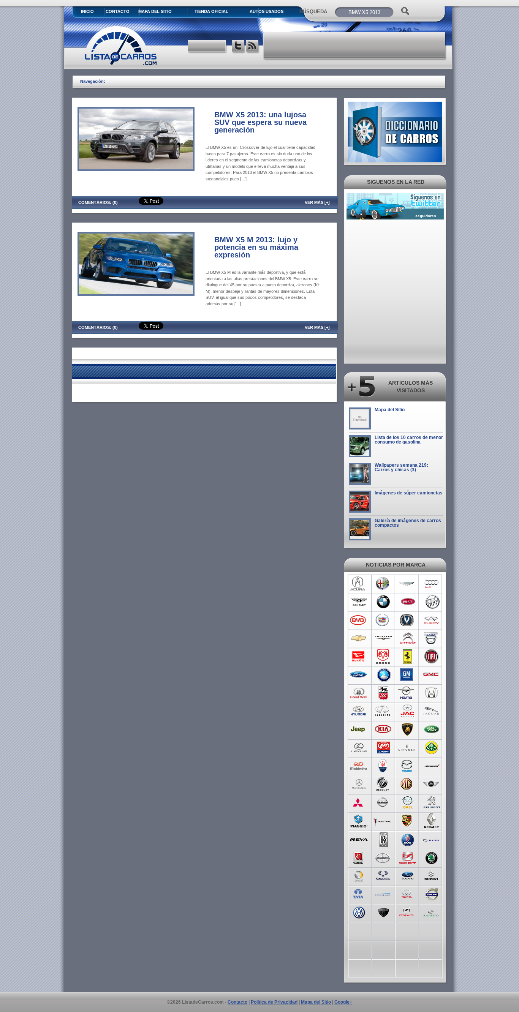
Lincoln (407, 748)
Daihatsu (359, 656)
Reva (359, 839)
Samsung (432, 839)
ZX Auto (432, 912)
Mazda (407, 766)
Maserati (383, 766)
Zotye (407, 912)
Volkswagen (359, 912)
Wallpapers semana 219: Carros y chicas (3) (401, 467)
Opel (407, 802)
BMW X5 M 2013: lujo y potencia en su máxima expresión (256, 247)
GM (407, 675)
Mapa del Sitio (390, 409)
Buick (432, 602)
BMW (383, 602)
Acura (359, 584)
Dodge (383, 656)
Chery (432, 620)
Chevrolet (359, 638)
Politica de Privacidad (274, 1002)
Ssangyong (383, 875)
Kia (383, 729)
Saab (407, 839)
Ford (359, 675)
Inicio (87, 11)
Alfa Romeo (383, 584)
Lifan (383, 748)
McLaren (432, 766)
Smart (359, 875)
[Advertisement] (355, 45)
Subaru (407, 875)
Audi (432, 584)
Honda (432, 693)
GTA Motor (383, 693)
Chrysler (383, 638)
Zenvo (383, 912)
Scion (383, 857)
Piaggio (359, 820)
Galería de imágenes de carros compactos (408, 523)
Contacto (118, 11)
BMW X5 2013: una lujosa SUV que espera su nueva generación (260, 122)
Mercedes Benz (359, 784)
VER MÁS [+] (317, 202)
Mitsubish (359, 802)
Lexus (359, 748)
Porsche (407, 820)
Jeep (359, 729)
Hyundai (359, 711)
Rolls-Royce (383, 839)
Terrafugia (383, 893)
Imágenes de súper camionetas (409, 493)
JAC (407, 711)
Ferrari (407, 656)
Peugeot (432, 802)
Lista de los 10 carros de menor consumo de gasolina (409, 440)
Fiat (432, 656)
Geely (383, 675)
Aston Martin (407, 584)
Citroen (407, 638)
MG (407, 784)
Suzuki (432, 875)
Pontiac (383, 820)
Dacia (432, 638)
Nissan (383, 802)
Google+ (343, 1002)
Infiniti (383, 711)
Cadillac (383, 620)
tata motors (359, 893)
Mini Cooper (432, 784)
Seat (407, 857)
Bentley (359, 602)
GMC (432, 675)
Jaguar (432, 711)
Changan (407, 620)
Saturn (359, 857)
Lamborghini (407, 729)
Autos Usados (266, 11)
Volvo (432, 893)
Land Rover (432, 729)
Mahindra (359, 766)
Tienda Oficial (211, 11)
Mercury (383, 784)
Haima (407, 693)
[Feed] (253, 47)
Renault (432, 820)
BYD (359, 620)
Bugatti (407, 602)
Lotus (432, 748)
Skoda (432, 857)
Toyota (407, 893)
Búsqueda (313, 11)
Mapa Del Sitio (155, 11)
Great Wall (359, 693)
